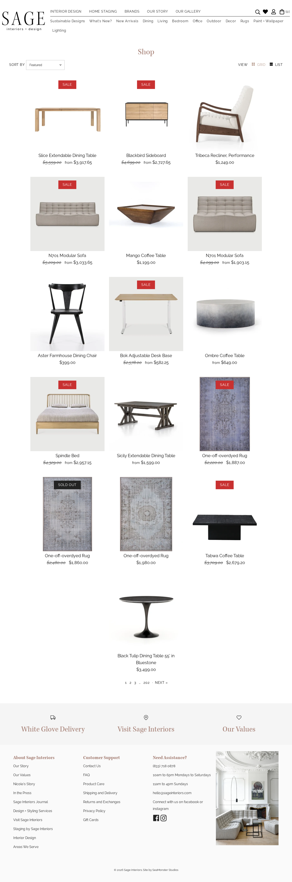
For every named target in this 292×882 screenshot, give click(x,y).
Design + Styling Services (32, 811)
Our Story (21, 766)
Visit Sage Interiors (27, 820)
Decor (231, 21)
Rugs (244, 21)
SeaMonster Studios (165, 870)
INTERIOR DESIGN (65, 11)
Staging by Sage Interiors (33, 829)
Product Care (93, 784)
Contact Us (92, 766)
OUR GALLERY (188, 11)
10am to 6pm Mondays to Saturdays (182, 775)
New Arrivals (127, 21)
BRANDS (132, 11)
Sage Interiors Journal (30, 802)
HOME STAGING (103, 11)
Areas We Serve (25, 847)
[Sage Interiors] (23, 15)
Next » (161, 683)
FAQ (86, 775)
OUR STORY (157, 11)
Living (163, 21)
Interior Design (24, 838)
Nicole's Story (24, 784)
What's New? (100, 21)
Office (197, 21)
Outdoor (214, 21)
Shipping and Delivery (100, 793)
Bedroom (180, 21)
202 (146, 683)
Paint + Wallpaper (269, 21)
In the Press (22, 793)
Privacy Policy (94, 811)
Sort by (17, 65)
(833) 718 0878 (164, 766)
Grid (262, 65)
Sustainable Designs (67, 21)
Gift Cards (91, 820)
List (279, 65)
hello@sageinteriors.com (172, 793)
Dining (148, 21)
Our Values (22, 775)
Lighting (59, 30)
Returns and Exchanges (101, 802)
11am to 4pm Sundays (170, 784)
